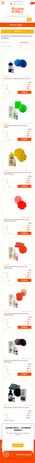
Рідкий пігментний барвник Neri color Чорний (16, 407)
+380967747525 (17, 4)
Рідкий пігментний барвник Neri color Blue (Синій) (17, 78)
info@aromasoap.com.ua (18, 1)
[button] (26, 42)
